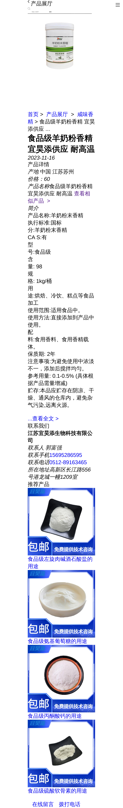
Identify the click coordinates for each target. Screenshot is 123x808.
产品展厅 (57, 114)
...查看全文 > (43, 419)
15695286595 (65, 455)
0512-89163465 (68, 462)
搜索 (50, 12)
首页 (33, 114)
